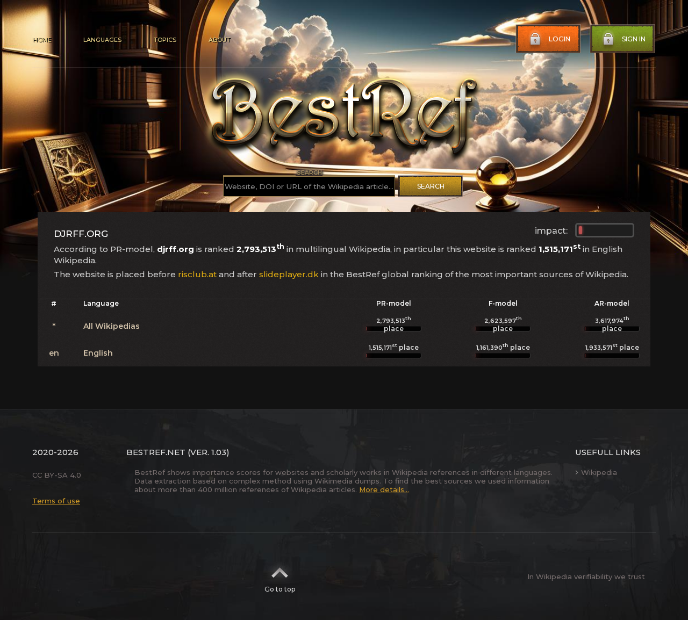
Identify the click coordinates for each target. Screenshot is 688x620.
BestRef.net (155, 452)
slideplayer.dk (289, 274)
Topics (165, 40)
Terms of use (56, 500)
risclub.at (197, 274)
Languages (102, 40)
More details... (384, 489)
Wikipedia (599, 472)
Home (41, 40)
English (98, 353)
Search (431, 186)
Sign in (634, 39)
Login (559, 39)
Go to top (279, 589)
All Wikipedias (111, 326)
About (219, 40)
